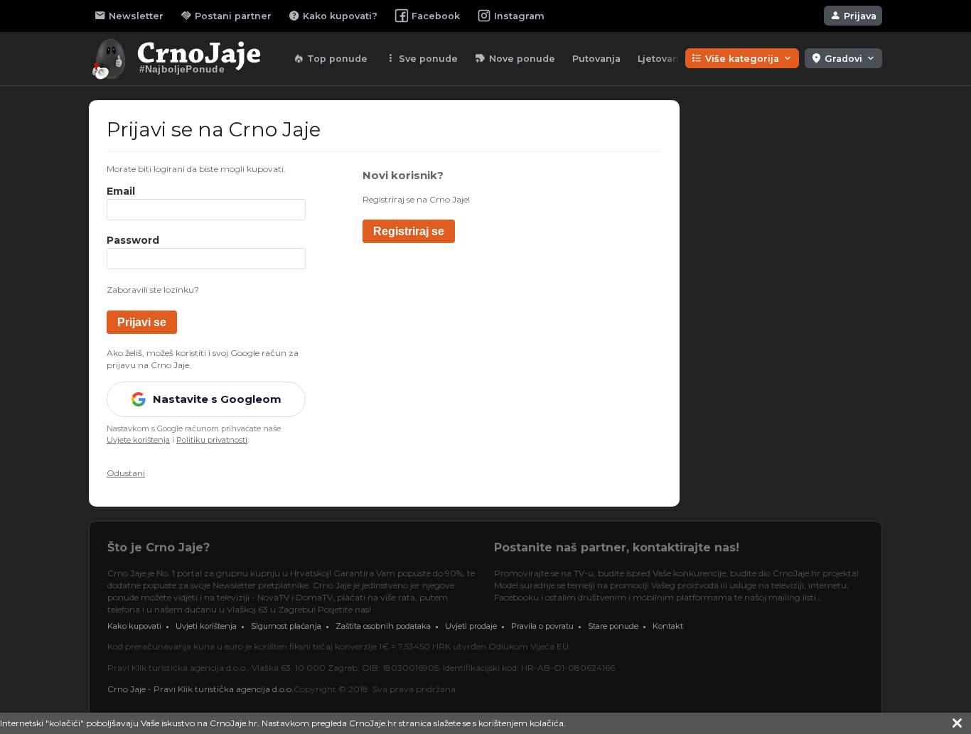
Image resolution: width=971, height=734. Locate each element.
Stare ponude (613, 626)
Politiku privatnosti (211, 440)
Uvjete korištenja (138, 440)
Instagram (519, 16)
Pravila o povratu (542, 626)
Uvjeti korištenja (206, 626)
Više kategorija (742, 58)
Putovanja (596, 58)
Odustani (126, 473)
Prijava (853, 16)
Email (121, 191)
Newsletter (129, 16)
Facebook (436, 16)
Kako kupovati (134, 626)
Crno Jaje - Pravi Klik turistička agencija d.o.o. (200, 689)
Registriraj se (408, 231)
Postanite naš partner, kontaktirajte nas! (616, 547)
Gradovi (843, 58)
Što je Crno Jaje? (158, 547)
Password (133, 240)
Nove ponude (515, 58)
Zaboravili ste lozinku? (153, 289)
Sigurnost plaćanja (286, 626)
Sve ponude (421, 58)
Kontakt (668, 626)
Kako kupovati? (333, 16)
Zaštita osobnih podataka (383, 626)
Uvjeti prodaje (471, 626)
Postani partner (226, 16)
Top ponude (330, 58)
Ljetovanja (662, 58)
